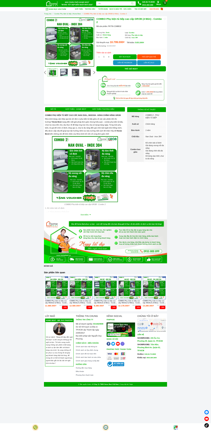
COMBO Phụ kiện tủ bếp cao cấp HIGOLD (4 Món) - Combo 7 (105, 302)
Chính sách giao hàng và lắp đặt (87, 361)
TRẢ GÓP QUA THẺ (149, 57)
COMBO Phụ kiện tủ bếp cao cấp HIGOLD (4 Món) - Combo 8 (80, 302)
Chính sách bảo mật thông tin (86, 346)
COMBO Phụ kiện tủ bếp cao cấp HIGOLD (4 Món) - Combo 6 (129, 302)
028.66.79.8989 (148, 2)
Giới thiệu (79, 9)
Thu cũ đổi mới (141, 9)
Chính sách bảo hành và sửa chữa (88, 357)
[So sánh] (67, 288)
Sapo (131, 384)
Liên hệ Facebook (124, 62)
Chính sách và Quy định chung (87, 350)
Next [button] (94, 72)
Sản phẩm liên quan (54, 272)
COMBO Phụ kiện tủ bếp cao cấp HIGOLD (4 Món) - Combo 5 (154, 302)
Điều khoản (80, 371)
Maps (158, 4)
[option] (69, 42)
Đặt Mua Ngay (125, 57)
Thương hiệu (90, 9)
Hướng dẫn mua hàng (84, 368)
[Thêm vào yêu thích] (165, 18)
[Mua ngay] (46, 288)
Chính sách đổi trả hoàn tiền (86, 354)
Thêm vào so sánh (103, 53)
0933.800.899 (147, 5)
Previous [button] (45, 72)
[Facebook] (108, 344)
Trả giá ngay (131, 69)
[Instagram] (122, 344)
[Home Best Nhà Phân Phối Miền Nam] (52, 3)
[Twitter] (113, 344)
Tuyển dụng (103, 9)
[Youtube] (118, 344)
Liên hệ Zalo (149, 62)
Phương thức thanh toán (85, 375)
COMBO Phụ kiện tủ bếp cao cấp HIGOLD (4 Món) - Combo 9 (56, 302)
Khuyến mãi (154, 9)
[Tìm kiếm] (132, 3)
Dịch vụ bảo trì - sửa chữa (120, 9)
